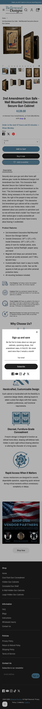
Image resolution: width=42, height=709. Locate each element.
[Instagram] (20, 374)
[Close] (36, 332)
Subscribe (21, 366)
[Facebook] (13, 374)
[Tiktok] (24, 374)
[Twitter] (28, 374)
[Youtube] (16, 374)
